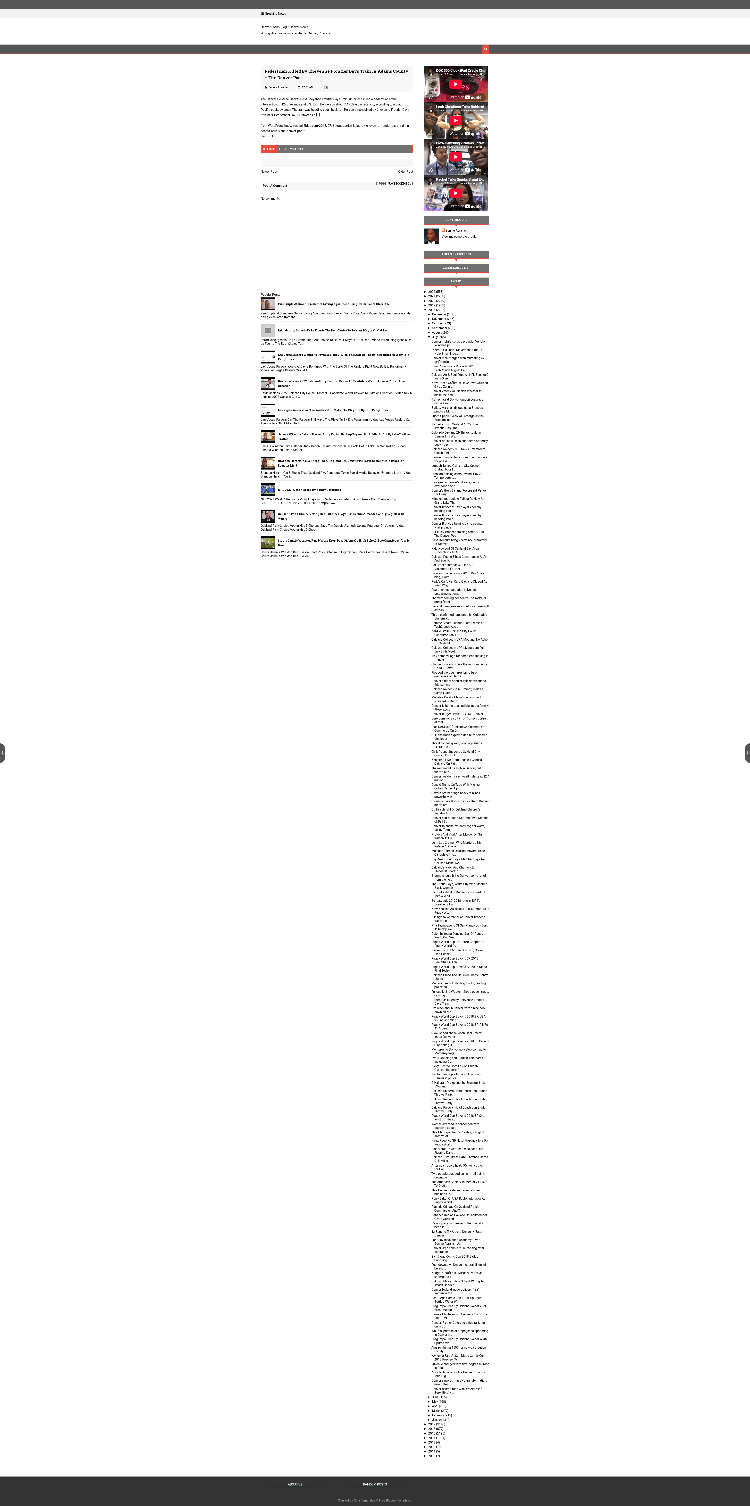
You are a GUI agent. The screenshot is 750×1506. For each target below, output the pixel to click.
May (435, 1401)
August (437, 332)
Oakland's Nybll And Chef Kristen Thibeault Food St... (453, 869)
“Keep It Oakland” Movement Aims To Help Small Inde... (457, 351)
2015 (432, 1433)
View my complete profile (459, 236)
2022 (432, 292)
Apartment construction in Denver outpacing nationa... (454, 591)
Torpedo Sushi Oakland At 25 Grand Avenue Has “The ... (455, 426)
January (437, 1420)
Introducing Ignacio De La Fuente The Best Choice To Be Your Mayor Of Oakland (333, 330)
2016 (432, 1429)
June (435, 1397)
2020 (432, 301)
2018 (432, 310)
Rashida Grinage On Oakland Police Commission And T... (455, 1208)
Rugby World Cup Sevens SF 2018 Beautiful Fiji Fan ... (454, 960)
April (435, 1406)
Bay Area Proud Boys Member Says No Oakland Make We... (458, 861)
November (439, 319)
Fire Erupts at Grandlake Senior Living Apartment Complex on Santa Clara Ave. (334, 304)
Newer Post (269, 171)
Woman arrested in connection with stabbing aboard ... (455, 1126)
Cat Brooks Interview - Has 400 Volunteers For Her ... (452, 566)
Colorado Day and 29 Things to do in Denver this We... (456, 434)
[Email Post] (325, 87)
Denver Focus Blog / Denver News (284, 27)
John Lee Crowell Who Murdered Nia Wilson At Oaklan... (456, 844)
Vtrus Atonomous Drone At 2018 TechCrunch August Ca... (453, 368)
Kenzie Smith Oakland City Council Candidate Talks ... (454, 633)
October (438, 323)
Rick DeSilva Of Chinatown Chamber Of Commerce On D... (458, 728)
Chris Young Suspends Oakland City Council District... (455, 753)
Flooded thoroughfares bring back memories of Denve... (454, 674)
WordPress (296, 148)
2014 (432, 1438)
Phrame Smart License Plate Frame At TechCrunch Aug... (457, 624)
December (439, 314)
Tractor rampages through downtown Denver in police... (456, 1076)
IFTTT (269, 136)
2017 (432, 1424)
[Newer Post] (2, 753)
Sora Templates (364, 1500)
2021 (432, 296)
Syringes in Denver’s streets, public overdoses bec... (455, 484)
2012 (432, 1447)
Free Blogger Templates (395, 1500)
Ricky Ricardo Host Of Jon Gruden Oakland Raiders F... (454, 1068)
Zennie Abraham (457, 230)
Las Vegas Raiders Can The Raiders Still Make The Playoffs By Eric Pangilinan (333, 410)
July (435, 337)
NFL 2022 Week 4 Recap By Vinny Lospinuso (309, 490)
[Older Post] (747, 753)
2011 (432, 1451)
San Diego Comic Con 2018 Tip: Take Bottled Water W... (456, 1299)
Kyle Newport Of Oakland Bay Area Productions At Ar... (455, 550)
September (440, 328)
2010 (432, 1456)
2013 (432, 1442)
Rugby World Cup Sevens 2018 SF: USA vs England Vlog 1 (458, 1018)
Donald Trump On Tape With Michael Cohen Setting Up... (455, 786)
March (436, 1411)
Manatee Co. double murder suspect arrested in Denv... (456, 699)
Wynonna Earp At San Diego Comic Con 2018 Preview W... (458, 1357)
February (438, 1415)
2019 (432, 305)
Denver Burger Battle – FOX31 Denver (457, 714)
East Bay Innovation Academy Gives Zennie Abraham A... (455, 1241)
